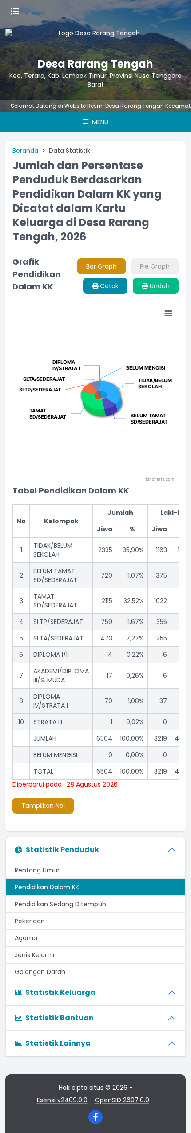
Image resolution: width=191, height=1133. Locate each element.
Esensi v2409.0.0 (62, 1100)
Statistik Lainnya (58, 1043)
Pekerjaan (30, 921)
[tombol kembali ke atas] (173, 1115)
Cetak (108, 285)
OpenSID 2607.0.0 (122, 1100)
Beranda (25, 150)
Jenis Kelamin (36, 954)
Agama (26, 937)
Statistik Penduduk (62, 849)
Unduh (159, 285)
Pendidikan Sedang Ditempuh (60, 904)
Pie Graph (155, 266)
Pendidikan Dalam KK (47, 887)
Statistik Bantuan (59, 1018)
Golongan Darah (40, 971)
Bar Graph (101, 266)
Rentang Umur (37, 870)
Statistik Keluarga (60, 992)
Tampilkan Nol (43, 805)
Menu (99, 122)
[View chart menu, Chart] (168, 313)
